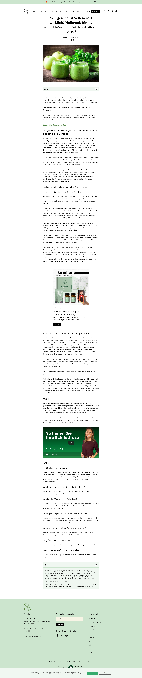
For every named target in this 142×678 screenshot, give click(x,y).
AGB (90, 645)
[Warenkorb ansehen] (116, 12)
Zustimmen (93, 673)
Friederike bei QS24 (83, 11)
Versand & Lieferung (96, 634)
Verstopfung (67, 160)
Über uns (92, 626)
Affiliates (92, 652)
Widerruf (92, 637)
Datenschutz (93, 649)
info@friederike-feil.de (36, 636)
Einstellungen (38, 673)
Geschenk (44, 11)
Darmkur (36, 11)
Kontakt (91, 630)
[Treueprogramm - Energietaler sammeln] (108, 11)
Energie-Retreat (56, 11)
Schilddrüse (65, 102)
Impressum (92, 641)
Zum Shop (95, 11)
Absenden (60, 624)
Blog (72, 11)
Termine (66, 11)
